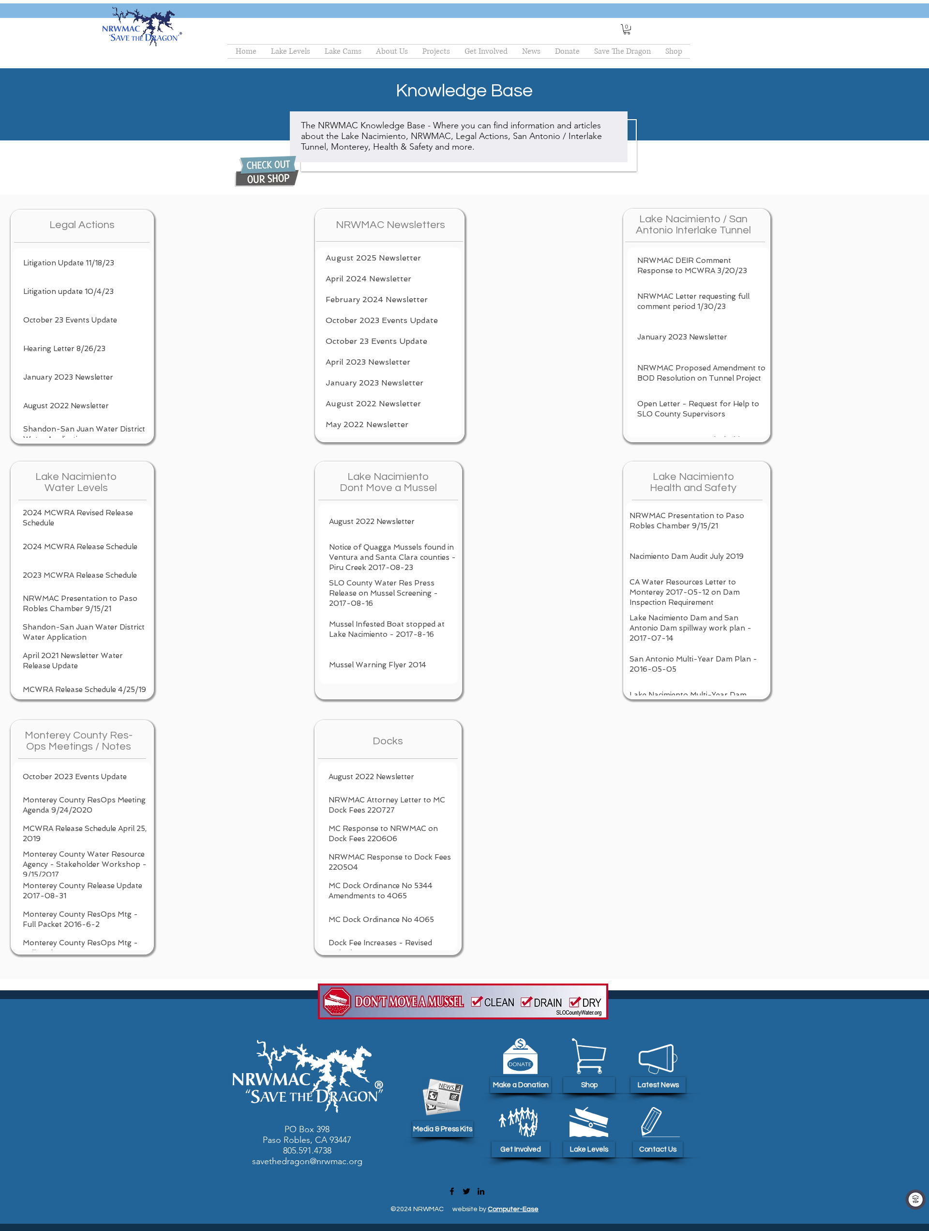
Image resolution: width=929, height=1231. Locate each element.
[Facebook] (452, 1191)
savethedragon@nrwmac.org (307, 1161)
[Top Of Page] (915, 1199)
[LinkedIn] (481, 1191)
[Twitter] (466, 1191)
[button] (627, 29)
